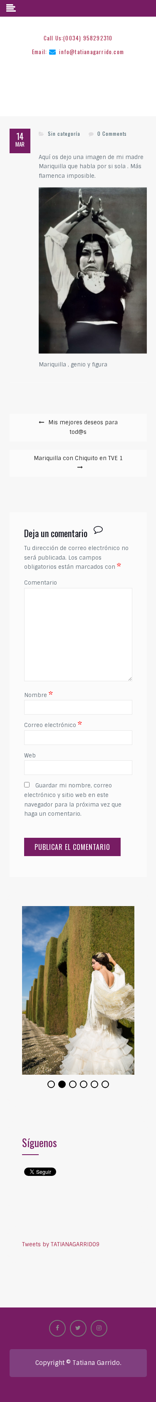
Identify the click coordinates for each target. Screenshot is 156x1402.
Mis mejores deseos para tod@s (83, 427)
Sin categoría (64, 133)
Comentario (40, 582)
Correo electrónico (53, 725)
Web (30, 755)
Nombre (38, 695)
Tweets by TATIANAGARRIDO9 (60, 1240)
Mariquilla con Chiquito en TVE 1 (78, 458)
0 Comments (112, 133)
